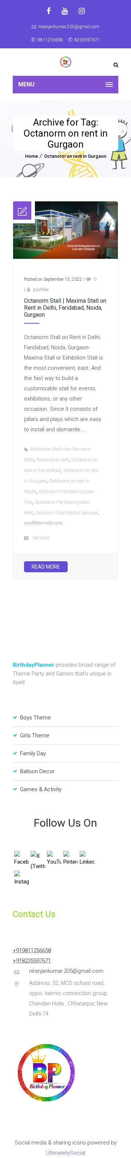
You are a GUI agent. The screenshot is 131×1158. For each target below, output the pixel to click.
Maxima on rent (53, 459)
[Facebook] (48, 11)
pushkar (41, 289)
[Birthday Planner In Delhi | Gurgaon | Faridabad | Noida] (65, 62)
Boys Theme (35, 717)
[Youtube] (64, 11)
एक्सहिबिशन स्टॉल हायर (43, 523)
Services (41, 537)
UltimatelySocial (65, 1153)
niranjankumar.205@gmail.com (68, 26)
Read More (46, 567)
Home (31, 156)
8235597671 (87, 39)
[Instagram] (81, 11)
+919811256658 (32, 950)
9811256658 (50, 39)
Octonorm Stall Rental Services (67, 512)
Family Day (33, 753)
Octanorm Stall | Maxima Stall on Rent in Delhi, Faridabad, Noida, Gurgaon (65, 307)
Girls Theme (34, 735)
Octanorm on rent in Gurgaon (75, 156)
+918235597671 (32, 960)
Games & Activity (40, 789)
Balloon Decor (37, 771)
